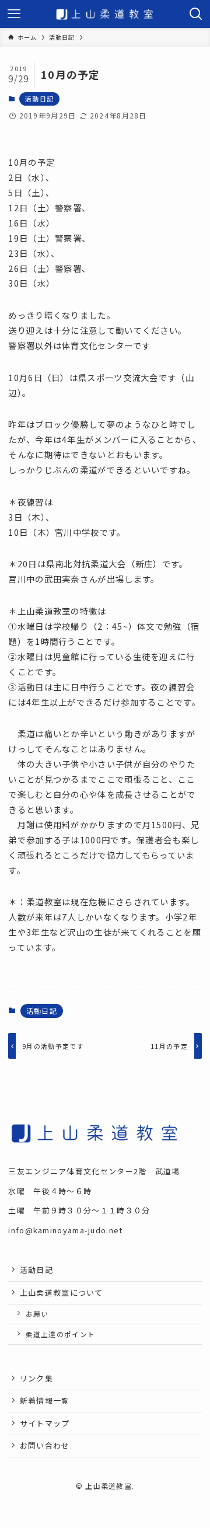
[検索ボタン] (196, 14)
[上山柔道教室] (105, 14)
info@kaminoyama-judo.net (65, 1230)
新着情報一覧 (45, 1400)
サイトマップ (45, 1423)
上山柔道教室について (61, 1292)
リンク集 (36, 1378)
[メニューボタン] (14, 14)
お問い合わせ (45, 1445)
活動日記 (39, 98)
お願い (37, 1313)
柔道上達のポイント (61, 1334)
